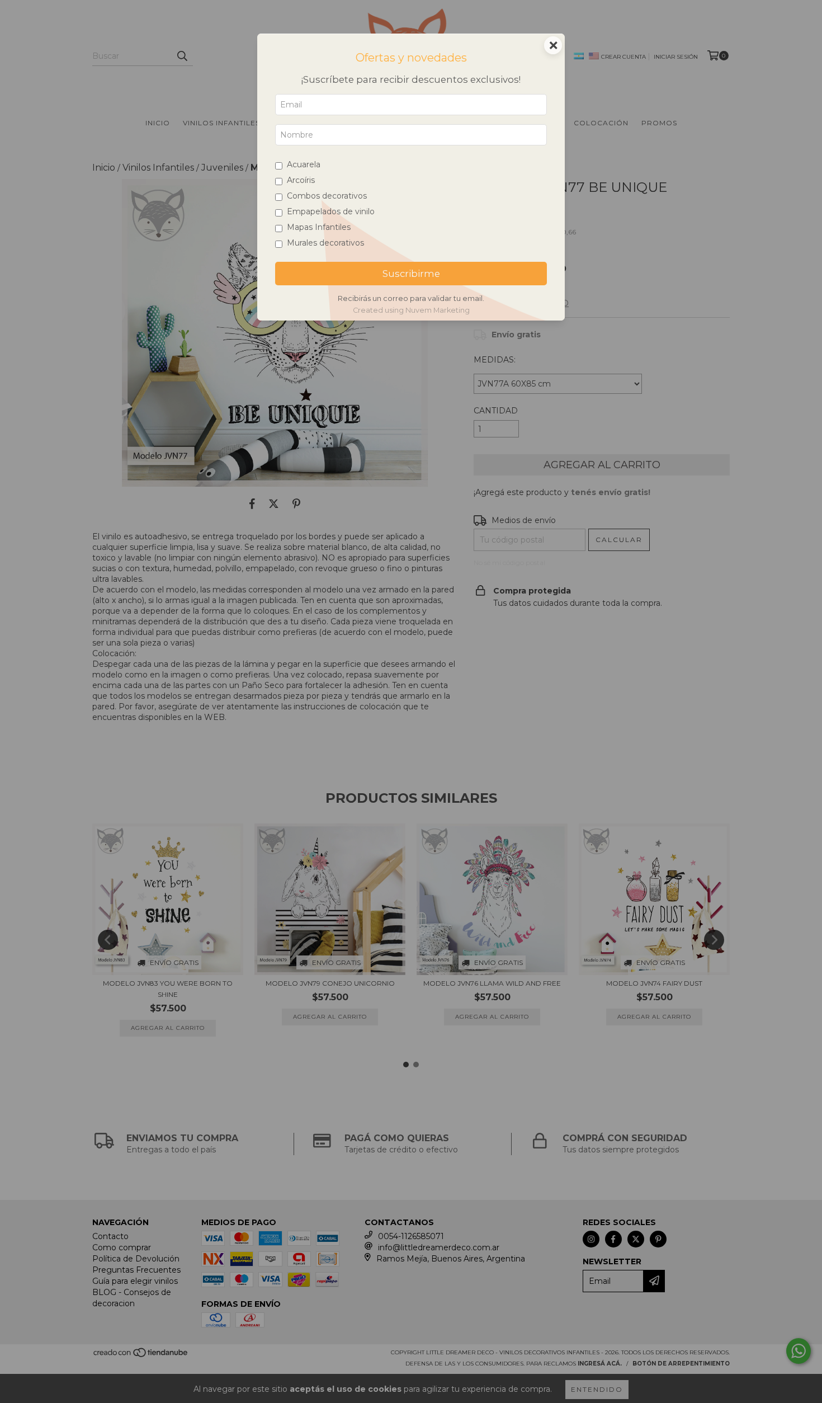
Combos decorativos (327, 196)
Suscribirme (411, 273)
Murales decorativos (325, 243)
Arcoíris (301, 180)
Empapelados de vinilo (331, 211)
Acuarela (303, 164)
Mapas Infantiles (319, 227)
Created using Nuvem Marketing (411, 310)
